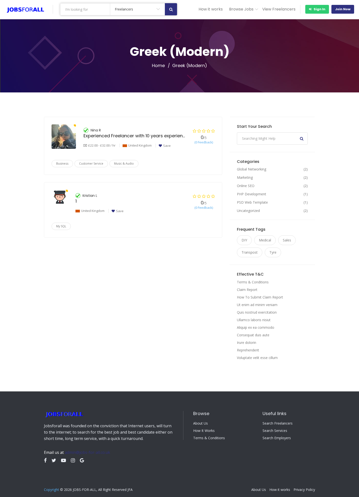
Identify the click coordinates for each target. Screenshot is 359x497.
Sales (287, 240)
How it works (211, 9)
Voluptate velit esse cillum (257, 357)
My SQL (61, 226)
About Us (200, 423)
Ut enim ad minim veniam (257, 304)
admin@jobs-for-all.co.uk (87, 452)
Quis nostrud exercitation (257, 312)
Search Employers (277, 438)
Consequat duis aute (253, 335)
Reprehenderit (248, 350)
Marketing (245, 177)
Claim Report (247, 289)
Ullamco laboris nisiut (254, 320)
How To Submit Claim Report (260, 297)
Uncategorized (248, 210)
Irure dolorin (246, 342)
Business (62, 163)
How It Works (204, 431)
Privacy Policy (304, 490)
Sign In (319, 9)
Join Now (342, 9)
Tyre (272, 252)
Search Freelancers (278, 423)
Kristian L (90, 195)
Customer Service (91, 163)
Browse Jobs (241, 9)
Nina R (96, 130)
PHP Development (251, 194)
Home (158, 65)
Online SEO (245, 186)
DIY (244, 240)
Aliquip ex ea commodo (255, 327)
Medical (265, 240)
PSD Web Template (252, 202)
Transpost (250, 252)
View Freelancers (279, 9)
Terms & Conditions (253, 282)
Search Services (275, 431)
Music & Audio (124, 163)
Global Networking (251, 169)
